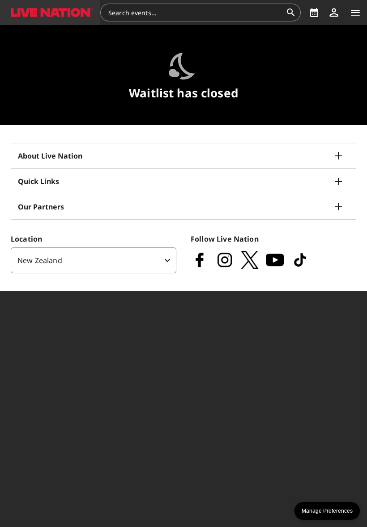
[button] (50, 12)
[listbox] (93, 260)
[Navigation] (355, 12)
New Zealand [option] (39, 260)
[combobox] (195, 12)
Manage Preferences (327, 511)
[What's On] (314, 12)
